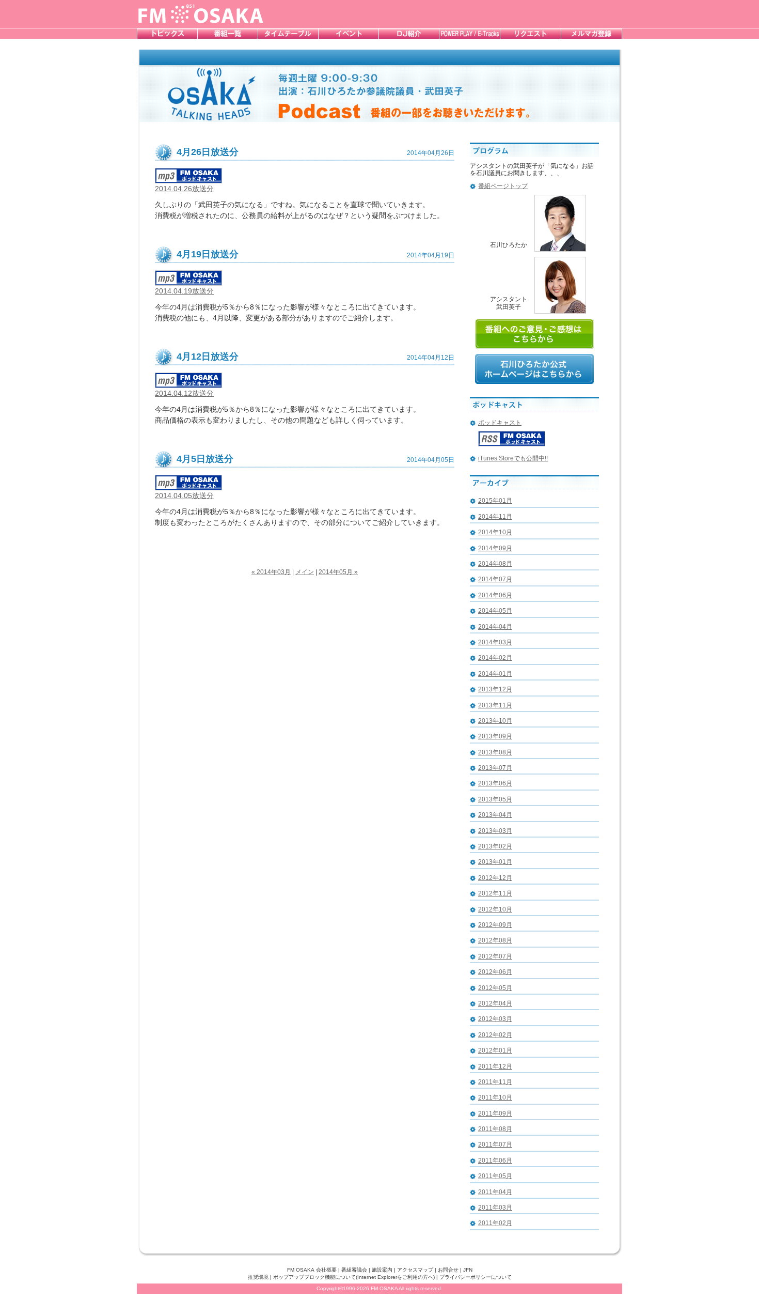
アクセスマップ (415, 1270)
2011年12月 (495, 1066)
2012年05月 (495, 988)
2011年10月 (495, 1097)
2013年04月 (495, 814)
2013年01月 (495, 861)
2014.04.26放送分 (184, 188)
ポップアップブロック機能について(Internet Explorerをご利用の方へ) (354, 1277)
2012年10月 (495, 909)
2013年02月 (495, 846)
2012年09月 (495, 925)
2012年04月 (495, 1003)
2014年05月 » (338, 572)
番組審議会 (354, 1270)
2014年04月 (495, 626)
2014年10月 (495, 532)
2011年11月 (495, 1082)
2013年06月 (495, 783)
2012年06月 (495, 972)
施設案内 (382, 1270)
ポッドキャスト (499, 422)
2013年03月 (495, 830)
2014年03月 (495, 642)
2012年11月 (495, 893)
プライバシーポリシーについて (475, 1277)
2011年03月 (495, 1207)
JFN (467, 1270)
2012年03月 (495, 1019)
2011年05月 (495, 1176)
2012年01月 (495, 1050)
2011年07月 (495, 1144)
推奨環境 (258, 1277)
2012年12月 (495, 878)
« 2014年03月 (271, 572)
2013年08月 (495, 752)
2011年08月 (495, 1129)
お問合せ (448, 1270)
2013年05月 (495, 799)
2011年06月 (495, 1160)
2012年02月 (495, 1035)
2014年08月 (495, 563)
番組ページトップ (503, 186)
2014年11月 (495, 516)
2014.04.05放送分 (184, 495)
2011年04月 (495, 1192)
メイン (304, 572)
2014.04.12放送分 (184, 393)
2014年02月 (495, 657)
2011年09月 (495, 1113)
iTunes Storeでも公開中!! (513, 458)
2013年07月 (495, 767)
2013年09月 (495, 736)
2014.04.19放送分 (184, 291)
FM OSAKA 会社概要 (312, 1270)
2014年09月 (495, 548)
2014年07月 (495, 579)
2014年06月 (495, 595)
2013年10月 (495, 720)
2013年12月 (495, 689)
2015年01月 (495, 500)
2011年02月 (495, 1223)
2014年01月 (495, 673)
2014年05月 (495, 610)
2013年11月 (495, 705)
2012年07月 (495, 956)
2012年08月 (495, 940)
